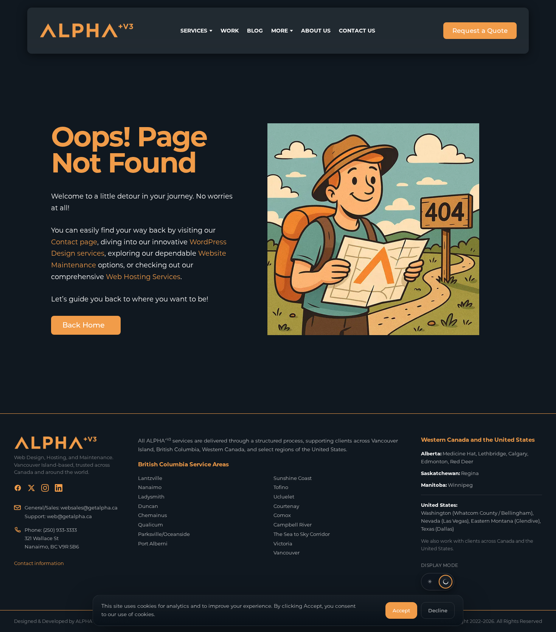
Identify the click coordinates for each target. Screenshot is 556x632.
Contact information (39, 563)
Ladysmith (151, 497)
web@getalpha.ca (69, 516)
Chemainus (152, 515)
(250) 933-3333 (60, 530)
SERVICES (193, 30)
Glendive (527, 521)
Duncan (148, 506)
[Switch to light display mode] (437, 581)
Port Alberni (153, 543)
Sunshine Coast (292, 478)
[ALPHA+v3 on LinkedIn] (58, 489)
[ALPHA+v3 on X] (31, 489)
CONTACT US (357, 30)
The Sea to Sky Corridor (301, 534)
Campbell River (292, 525)
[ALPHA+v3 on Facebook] (18, 489)
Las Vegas (455, 521)
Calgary (517, 453)
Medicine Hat (459, 453)
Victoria (282, 543)
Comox (282, 515)
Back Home (83, 325)
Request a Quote (480, 30)
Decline (437, 610)
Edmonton (434, 461)
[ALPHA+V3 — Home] (86, 30)
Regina (470, 473)
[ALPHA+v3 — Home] (67, 442)
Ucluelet (283, 497)
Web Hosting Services (143, 277)
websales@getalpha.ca (89, 508)
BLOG (255, 30)
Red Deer (461, 461)
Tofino (280, 487)
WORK (230, 30)
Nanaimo (150, 487)
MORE (279, 30)
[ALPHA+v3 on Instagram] (45, 489)
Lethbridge (492, 453)
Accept (401, 610)
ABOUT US (316, 30)
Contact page (74, 242)
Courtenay (286, 506)
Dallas (444, 529)
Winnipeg (460, 485)
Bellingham (516, 513)
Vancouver (286, 553)
